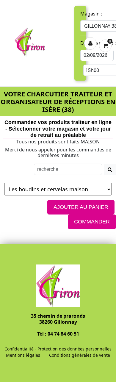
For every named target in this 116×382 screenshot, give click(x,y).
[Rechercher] (110, 169)
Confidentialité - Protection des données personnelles (58, 349)
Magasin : (91, 14)
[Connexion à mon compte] (90, 43)
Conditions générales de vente (79, 355)
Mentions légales (23, 355)
